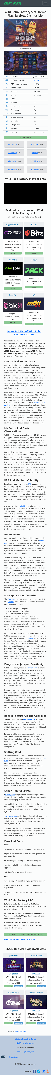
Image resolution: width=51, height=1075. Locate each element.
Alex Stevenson (20, 1031)
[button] (7, 63)
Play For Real (25, 137)
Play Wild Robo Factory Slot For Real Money (25, 934)
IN (27, 1039)
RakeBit (12, 295)
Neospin (13, 259)
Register (12, 253)
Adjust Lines (12, 161)
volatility (26, 452)
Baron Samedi (36, 992)
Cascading (12, 153)
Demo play (18, 986)
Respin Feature (29, 719)
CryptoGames (12, 224)
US (16, 1039)
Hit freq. (35, 153)
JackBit (34, 259)
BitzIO (34, 224)
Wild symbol (10, 794)
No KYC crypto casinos (25, 1043)
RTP (29, 484)
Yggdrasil (37, 80)
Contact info (13, 1057)
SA (35, 1039)
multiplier (29, 638)
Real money (8, 986)
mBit (34, 295)
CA (22, 1039)
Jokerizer (13, 955)
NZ (32, 1039)
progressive (32, 668)
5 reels (36, 402)
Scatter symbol (11, 816)
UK (19, 1039)
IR (29, 1039)
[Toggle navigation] (45, 3)
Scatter (11, 602)
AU (25, 1039)
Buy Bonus (12, 144)
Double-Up (35, 161)
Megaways (35, 144)
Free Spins (12, 599)
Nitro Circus (13, 992)
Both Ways (35, 169)
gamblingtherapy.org (25, 1052)
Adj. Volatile (12, 169)
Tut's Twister (36, 955)
